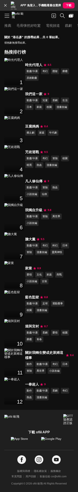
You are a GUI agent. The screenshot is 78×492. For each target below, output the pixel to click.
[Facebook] (21, 459)
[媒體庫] (71, 15)
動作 (29, 364)
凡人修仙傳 (33, 181)
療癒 (65, 71)
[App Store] (24, 441)
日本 (29, 106)
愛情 (29, 274)
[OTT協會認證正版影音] (68, 419)
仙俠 (44, 194)
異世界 (56, 216)
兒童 (45, 100)
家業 (28, 268)
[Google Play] (54, 441)
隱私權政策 (40, 471)
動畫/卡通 (32, 71)
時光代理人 (33, 65)
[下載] (53, 15)
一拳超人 (32, 384)
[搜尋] (62, 15)
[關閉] (5, 5)
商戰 (59, 274)
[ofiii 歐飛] (19, 16)
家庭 (39, 106)
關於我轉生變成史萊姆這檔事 (44, 355)
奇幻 (45, 71)
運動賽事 (57, 303)
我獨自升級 (33, 210)
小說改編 (32, 194)
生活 (65, 100)
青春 (39, 339)
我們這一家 (33, 94)
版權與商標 (23, 471)
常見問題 (16, 476)
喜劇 (55, 100)
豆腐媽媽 (32, 126)
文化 (39, 274)
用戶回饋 (31, 476)
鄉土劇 (30, 132)
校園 (49, 106)
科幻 (55, 245)
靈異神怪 (57, 252)
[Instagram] (39, 459)
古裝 (44, 281)
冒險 (55, 158)
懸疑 (55, 71)
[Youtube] (56, 459)
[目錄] (7, 15)
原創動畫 (32, 77)
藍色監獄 (32, 297)
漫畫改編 (62, 106)
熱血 (39, 165)
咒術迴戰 (32, 152)
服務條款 (55, 471)
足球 (45, 303)
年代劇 (53, 132)
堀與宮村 (32, 326)
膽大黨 (30, 239)
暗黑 (29, 165)
